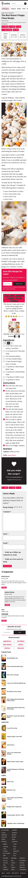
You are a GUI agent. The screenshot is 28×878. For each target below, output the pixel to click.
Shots (4, 855)
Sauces (15, 853)
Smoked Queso (10, 745)
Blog (6, 13)
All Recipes (5, 8)
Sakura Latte (10, 781)
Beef (12, 860)
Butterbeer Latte (11, 790)
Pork (12, 865)
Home (2, 13)
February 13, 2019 (8, 594)
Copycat (13, 8)
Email (5, 543)
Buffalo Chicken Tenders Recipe (15, 761)
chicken (7, 648)
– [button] (14, 336)
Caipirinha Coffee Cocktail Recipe (15, 823)
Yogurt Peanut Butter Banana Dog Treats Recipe (15, 708)
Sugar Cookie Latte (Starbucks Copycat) (15, 798)
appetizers (7, 641)
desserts (20, 648)
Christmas (22, 862)
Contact (8, 873)
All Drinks (5, 846)
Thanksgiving (23, 869)
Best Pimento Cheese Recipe (14, 691)
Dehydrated (4, 834)
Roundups (3, 841)
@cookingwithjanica (16, 477)
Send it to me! (19, 283)
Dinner (13, 839)
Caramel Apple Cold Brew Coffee (15, 815)
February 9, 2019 (4, 578)
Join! (20, 632)
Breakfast (14, 834)
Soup (14, 855)
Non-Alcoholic (6, 853)
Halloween (22, 867)
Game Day (22, 865)
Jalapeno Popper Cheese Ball (14, 736)
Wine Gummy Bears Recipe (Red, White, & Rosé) (15, 700)
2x (11, 343)
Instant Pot (5, 869)
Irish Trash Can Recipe (13, 674)
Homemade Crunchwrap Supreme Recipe (15, 716)
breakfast (20, 641)
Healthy (3, 839)
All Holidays (23, 860)
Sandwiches (16, 851)
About (3, 873)
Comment (7, 512)
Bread (14, 846)
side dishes (7, 645)
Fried (23, 8)
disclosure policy (4, 23)
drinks (20, 645)
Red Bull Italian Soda (12, 658)
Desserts (11, 13)
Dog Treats (4, 837)
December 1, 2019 (4, 611)
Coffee (4, 848)
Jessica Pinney (12, 455)
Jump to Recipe (4, 20)
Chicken (13, 862)
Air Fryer (5, 860)
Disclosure (23, 873)
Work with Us (15, 873)
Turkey (13, 869)
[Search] (25, 3)
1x (8, 343)
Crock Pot (5, 862)
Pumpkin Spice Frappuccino (14, 806)
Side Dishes (14, 841)
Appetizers (14, 832)
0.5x (5, 343)
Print (16, 29)
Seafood (13, 867)
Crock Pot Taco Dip (12, 728)
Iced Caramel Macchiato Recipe (15, 666)
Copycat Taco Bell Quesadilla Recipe (16, 683)
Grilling (5, 867)
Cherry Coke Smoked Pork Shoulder (14, 753)
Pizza (14, 848)
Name (5, 534)
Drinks (19, 8)
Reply (4, 587)
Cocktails (5, 851)
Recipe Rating (8, 507)
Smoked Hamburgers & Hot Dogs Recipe (15, 770)
